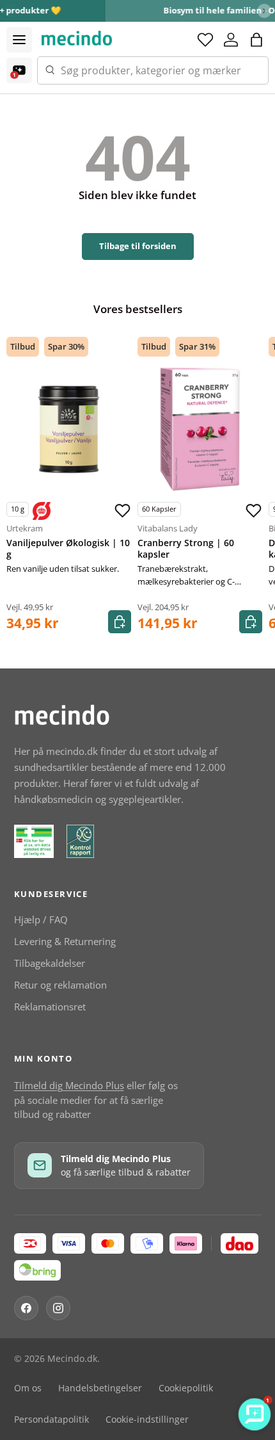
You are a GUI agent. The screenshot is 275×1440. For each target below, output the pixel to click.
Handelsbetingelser (100, 1388)
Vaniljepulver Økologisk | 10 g (68, 548)
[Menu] (19, 40)
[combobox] (153, 70)
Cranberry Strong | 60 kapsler (186, 548)
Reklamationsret (50, 1006)
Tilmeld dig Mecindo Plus (69, 1085)
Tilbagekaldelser (49, 963)
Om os (28, 1388)
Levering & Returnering (65, 941)
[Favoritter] (205, 40)
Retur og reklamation (60, 985)
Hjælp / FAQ (41, 919)
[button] (256, 40)
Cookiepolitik (186, 1388)
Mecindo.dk (72, 1358)
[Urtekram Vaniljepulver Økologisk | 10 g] (68, 429)
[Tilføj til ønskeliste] (122, 511)
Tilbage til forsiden (138, 246)
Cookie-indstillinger (147, 1419)
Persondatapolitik (51, 1419)
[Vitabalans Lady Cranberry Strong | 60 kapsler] (200, 429)
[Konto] (231, 40)
